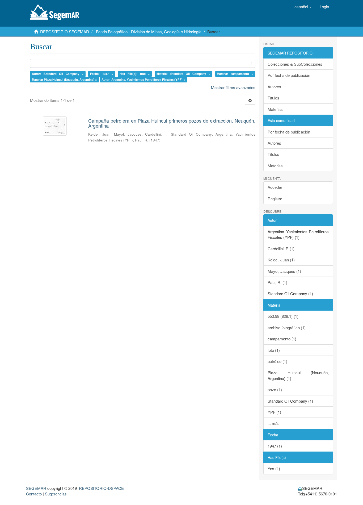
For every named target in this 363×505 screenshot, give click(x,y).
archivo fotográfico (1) (287, 327)
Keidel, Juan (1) (281, 259)
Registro (275, 198)
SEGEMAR (36, 488)
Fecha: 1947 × (101, 74)
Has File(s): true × (135, 74)
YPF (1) (274, 412)
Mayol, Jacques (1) (284, 271)
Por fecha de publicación (289, 75)
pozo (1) (275, 389)
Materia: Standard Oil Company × (183, 74)
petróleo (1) (277, 361)
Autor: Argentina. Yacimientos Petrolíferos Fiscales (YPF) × (143, 79)
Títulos (273, 98)
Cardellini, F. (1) (281, 248)
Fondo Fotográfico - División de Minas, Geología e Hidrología (148, 31)
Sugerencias (56, 493)
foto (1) (274, 350)
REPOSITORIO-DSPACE (101, 488)
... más (274, 423)
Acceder (275, 187)
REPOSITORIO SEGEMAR (64, 31)
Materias (275, 109)
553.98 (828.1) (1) (283, 316)
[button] (303, 6)
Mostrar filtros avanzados (233, 87)
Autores (274, 86)
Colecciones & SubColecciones (295, 64)
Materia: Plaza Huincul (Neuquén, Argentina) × (64, 79)
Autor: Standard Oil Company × (58, 74)
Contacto (34, 493)
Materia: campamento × (235, 74)
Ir (251, 63)
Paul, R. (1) (277, 282)
